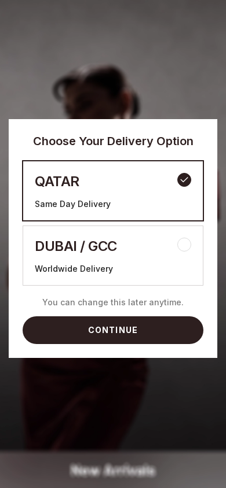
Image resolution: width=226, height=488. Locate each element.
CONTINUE (113, 330)
